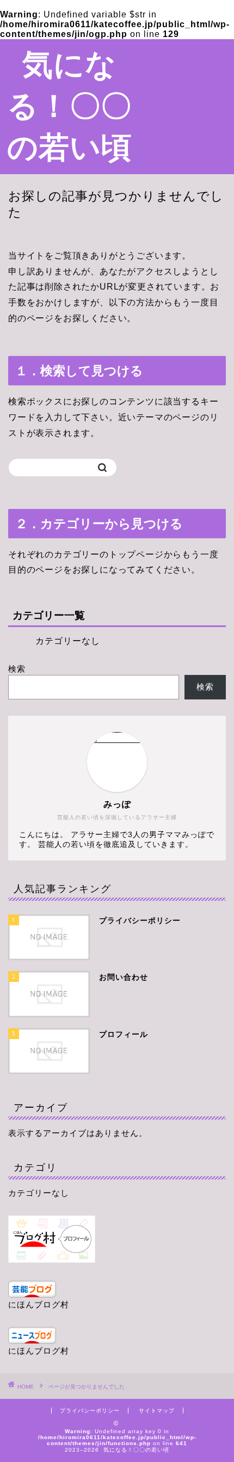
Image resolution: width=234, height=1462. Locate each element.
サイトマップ (157, 1411)
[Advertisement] (186, 81)
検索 (17, 668)
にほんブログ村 (38, 1304)
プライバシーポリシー (90, 1411)
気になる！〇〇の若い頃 (69, 105)
